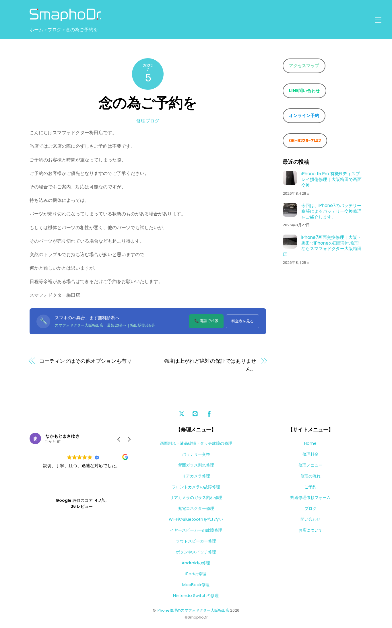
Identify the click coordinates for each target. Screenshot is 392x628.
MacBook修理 (195, 585)
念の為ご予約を (148, 103)
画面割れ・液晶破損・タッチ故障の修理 (196, 443)
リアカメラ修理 (196, 476)
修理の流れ (310, 476)
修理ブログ (147, 121)
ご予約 (310, 487)
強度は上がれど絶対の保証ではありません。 (210, 364)
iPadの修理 (195, 574)
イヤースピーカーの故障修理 (196, 530)
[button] (129, 439)
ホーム (36, 29)
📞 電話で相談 (206, 320)
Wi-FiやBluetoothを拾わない (196, 519)
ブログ (54, 29)
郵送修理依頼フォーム (310, 497)
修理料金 (310, 454)
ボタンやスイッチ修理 (196, 552)
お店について (310, 530)
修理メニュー (310, 465)
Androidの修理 (196, 563)
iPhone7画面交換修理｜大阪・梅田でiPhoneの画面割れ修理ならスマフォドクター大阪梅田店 (322, 245)
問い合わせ (310, 519)
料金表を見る (242, 321)
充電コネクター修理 (196, 508)
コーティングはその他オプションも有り (85, 360)
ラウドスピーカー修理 (196, 541)
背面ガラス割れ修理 (196, 465)
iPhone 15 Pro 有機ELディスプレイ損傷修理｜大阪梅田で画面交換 (331, 179)
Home (310, 443)
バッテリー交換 (196, 454)
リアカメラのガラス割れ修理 (196, 497)
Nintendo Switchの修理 (196, 595)
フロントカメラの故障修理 (196, 487)
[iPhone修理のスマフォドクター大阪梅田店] (65, 18)
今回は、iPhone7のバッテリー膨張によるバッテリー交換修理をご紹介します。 (331, 210)
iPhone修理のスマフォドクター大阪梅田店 (193, 610)
